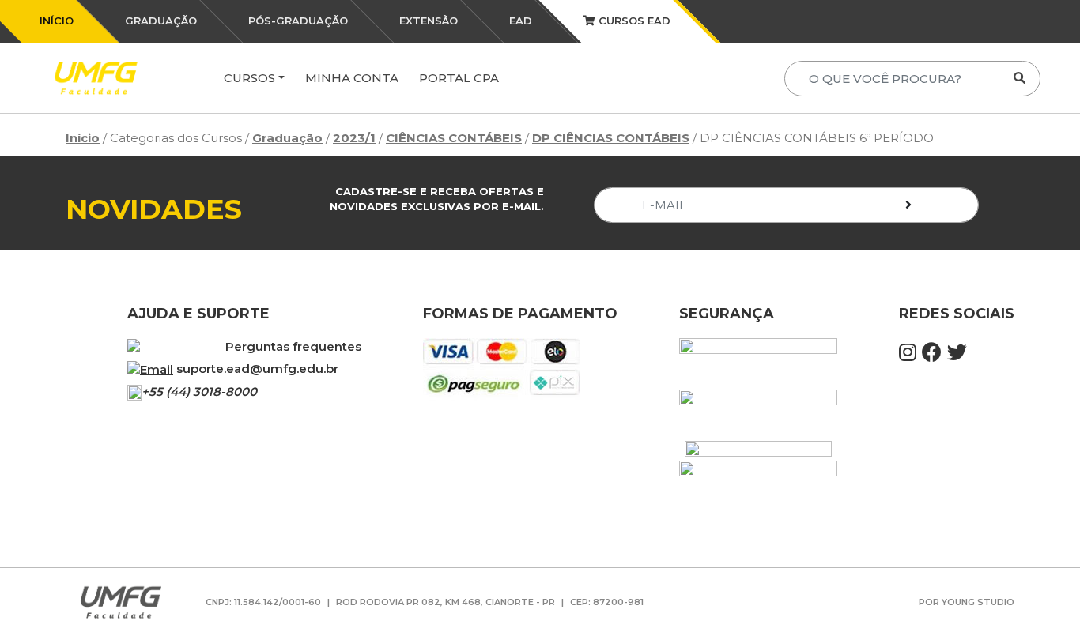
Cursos (249, 77)
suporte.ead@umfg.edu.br (257, 368)
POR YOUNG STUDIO (966, 602)
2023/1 (354, 137)
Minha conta (351, 77)
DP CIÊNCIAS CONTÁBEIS (610, 137)
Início (83, 137)
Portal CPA (459, 77)
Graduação (287, 137)
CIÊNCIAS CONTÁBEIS (454, 137)
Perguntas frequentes (293, 346)
